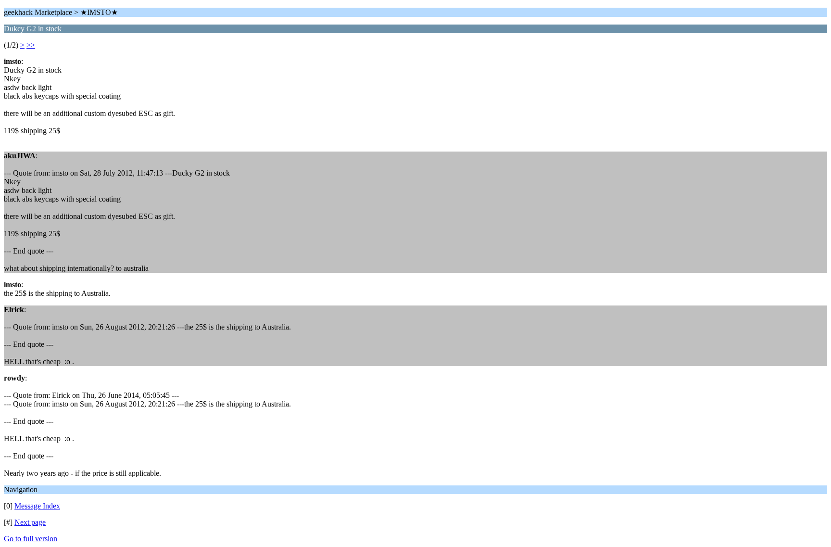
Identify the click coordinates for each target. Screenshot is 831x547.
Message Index (37, 506)
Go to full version (30, 538)
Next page (30, 522)
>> (30, 45)
